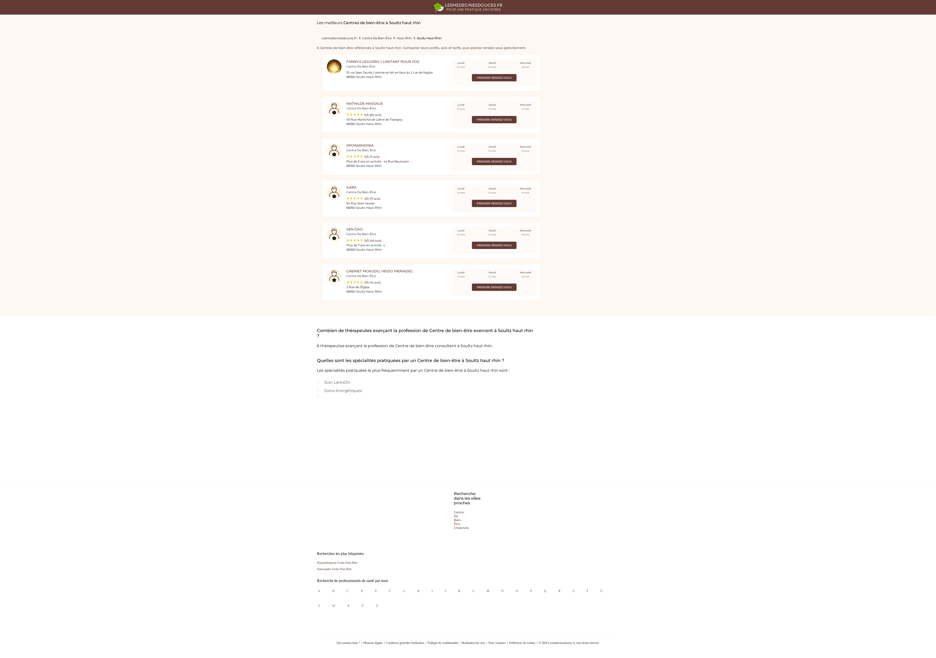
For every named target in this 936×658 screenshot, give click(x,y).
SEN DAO (354, 229)
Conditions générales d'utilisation (405, 643)
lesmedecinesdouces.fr (339, 38)
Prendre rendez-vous (494, 77)
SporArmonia (359, 145)
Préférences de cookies (522, 643)
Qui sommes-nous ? (348, 643)
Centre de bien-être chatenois (461, 520)
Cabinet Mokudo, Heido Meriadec (379, 271)
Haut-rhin (404, 38)
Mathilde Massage (364, 103)
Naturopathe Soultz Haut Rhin (334, 569)
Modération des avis (473, 643)
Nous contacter (497, 643)
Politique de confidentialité (443, 643)
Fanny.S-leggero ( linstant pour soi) (382, 61)
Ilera (351, 187)
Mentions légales (373, 643)
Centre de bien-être (377, 38)
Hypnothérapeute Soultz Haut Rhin (337, 562)
